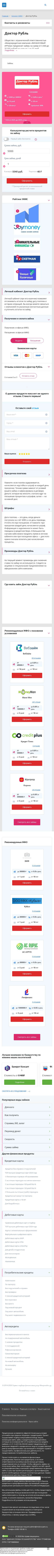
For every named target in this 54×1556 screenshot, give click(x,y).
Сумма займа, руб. (13, 145)
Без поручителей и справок (16, 1288)
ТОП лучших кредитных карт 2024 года (21, 1173)
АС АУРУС (27, 952)
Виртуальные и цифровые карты (18, 1234)
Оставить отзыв (28, 376)
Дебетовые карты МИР (14, 1238)
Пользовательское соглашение (14, 1415)
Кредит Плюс (27, 741)
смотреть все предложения (14, 1091)
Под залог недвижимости (15, 1315)
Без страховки (11, 1300)
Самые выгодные (12, 1353)
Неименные (10, 1261)
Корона (27, 785)
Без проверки (10, 1292)
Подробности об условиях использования (19, 1500)
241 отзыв (36, 702)
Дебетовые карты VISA (14, 1242)
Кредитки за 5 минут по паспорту (18, 1196)
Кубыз (27, 906)
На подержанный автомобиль (17, 1338)
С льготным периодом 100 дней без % (20, 1184)
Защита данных (44, 1409)
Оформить (27, 114)
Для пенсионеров (12, 1253)
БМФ (27, 861)
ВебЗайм (27, 654)
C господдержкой (12, 1346)
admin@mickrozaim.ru (39, 1527)
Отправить (27, 461)
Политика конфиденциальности (14, 1421)
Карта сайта (33, 1421)
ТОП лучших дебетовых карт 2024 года (21, 1226)
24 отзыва (36, 790)
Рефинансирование (13, 1350)
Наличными (10, 1280)
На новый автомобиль (14, 1361)
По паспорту (10, 1284)
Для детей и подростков (15, 1250)
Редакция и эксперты (28, 1409)
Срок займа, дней (12, 158)
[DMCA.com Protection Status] (8, 1536)
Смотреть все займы (27, 822)
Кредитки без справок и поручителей (20, 1169)
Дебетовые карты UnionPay (16, 1246)
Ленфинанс (27, 997)
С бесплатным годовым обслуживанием (21, 1176)
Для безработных (12, 1203)
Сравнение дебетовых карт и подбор (20, 1223)
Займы (10, 63)
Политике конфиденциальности (12, 1553)
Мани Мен (27, 697)
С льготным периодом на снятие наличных (22, 1180)
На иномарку (10, 1365)
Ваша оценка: (10, 454)
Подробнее (9, 50)
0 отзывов (33, 92)
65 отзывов (36, 658)
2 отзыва (36, 746)
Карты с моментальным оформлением (21, 1230)
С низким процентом (13, 1342)
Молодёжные (10, 1257)
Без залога (9, 1304)
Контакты (14, 1409)
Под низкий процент (13, 1307)
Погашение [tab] (35, 340)
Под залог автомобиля (14, 1311)
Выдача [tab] (18, 340)
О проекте (6, 1409)
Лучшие (8, 1369)
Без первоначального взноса (17, 1334)
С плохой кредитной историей (17, 1296)
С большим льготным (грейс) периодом (21, 1192)
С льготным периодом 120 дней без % (20, 1188)
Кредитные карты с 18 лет (15, 1199)
